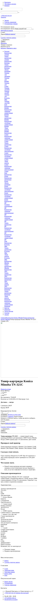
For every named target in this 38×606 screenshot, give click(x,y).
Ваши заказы (8, 581)
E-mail (3, 32)
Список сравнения (10, 22)
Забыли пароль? (10, 34)
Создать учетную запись (8, 38)
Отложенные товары (11, 24)
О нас (6, 568)
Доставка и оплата (10, 4)
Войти (3, 30)
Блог (5, 575)
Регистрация (9, 30)
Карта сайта (8, 573)
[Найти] (18, 12)
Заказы (6, 20)
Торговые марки (9, 572)
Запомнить (6, 39)
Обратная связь (9, 570)
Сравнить (10, 416)
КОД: (2, 391)
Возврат (7, 5)
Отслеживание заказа (7, 28)
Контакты (7, 2)
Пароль (3, 34)
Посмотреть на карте (11, 599)
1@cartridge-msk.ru (10, 598)
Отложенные (8, 583)
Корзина (3, 48)
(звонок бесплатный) (16, 593)
